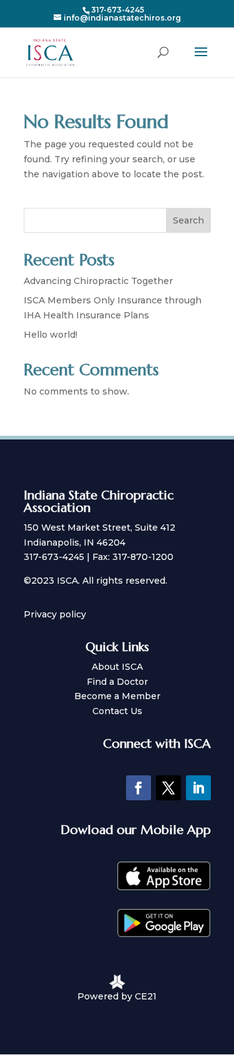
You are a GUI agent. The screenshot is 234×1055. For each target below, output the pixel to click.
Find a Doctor (117, 681)
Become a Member (117, 696)
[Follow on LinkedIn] (198, 787)
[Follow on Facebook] (138, 787)
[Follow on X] (168, 787)
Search (188, 220)
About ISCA (117, 666)
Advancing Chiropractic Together (98, 281)
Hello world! (50, 334)
